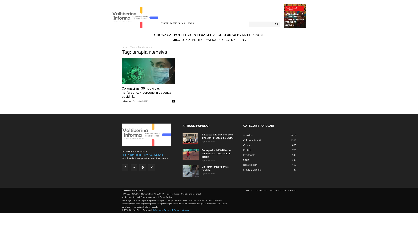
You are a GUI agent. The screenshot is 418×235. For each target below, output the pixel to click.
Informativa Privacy (162, 210)
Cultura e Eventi (291, 9)
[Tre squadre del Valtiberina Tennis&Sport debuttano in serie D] (191, 154)
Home (124, 47)
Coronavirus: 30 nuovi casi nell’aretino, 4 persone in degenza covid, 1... (146, 92)
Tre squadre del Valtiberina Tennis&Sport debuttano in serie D (216, 153)
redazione (126, 101)
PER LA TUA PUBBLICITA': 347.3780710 (142, 155)
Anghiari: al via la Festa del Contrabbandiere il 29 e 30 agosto (294, 19)
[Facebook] (125, 167)
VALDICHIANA (289, 190)
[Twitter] (151, 167)
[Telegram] (142, 167)
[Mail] (134, 167)
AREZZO (249, 190)
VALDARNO (275, 190)
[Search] (276, 24)
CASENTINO (261, 190)
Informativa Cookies (181, 210)
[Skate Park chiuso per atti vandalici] (191, 171)
